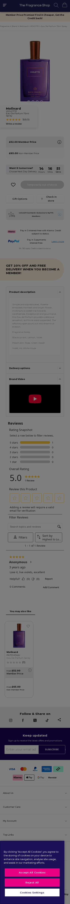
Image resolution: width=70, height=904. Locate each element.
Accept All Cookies (32, 872)
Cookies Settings (32, 892)
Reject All (32, 882)
